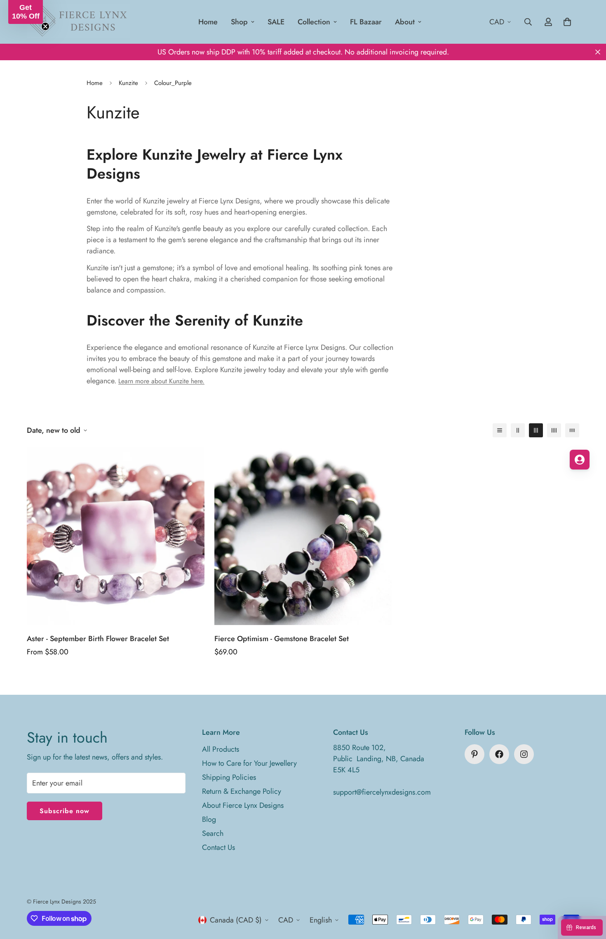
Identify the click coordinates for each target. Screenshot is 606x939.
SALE (276, 22)
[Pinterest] (474, 754)
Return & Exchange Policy (241, 791)
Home (208, 22)
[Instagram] (524, 754)
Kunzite (128, 82)
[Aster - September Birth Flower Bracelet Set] (115, 536)
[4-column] (554, 430)
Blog (209, 819)
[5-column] (572, 430)
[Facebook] (499, 754)
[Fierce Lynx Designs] (78, 22)
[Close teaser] (45, 26)
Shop (239, 22)
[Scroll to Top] (589, 894)
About (405, 22)
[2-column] (518, 430)
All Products (220, 749)
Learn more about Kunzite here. (161, 381)
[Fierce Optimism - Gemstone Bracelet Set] (303, 536)
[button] (25, 12)
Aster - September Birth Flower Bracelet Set (98, 638)
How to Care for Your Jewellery (249, 763)
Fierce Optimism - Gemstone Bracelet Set (281, 638)
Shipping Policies (229, 777)
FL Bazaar (366, 22)
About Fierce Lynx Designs (243, 805)
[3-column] (536, 430)
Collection (314, 22)
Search (212, 833)
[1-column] (500, 430)
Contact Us (218, 847)
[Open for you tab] (580, 460)
